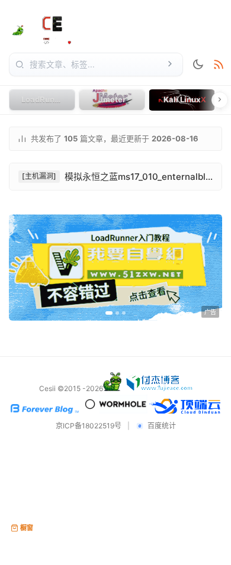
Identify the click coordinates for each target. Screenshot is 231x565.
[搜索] (170, 64)
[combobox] (95, 64)
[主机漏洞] (39, 176)
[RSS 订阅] (218, 65)
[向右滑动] (219, 100)
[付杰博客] (160, 388)
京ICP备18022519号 (88, 426)
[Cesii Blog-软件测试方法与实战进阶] (49, 28)
